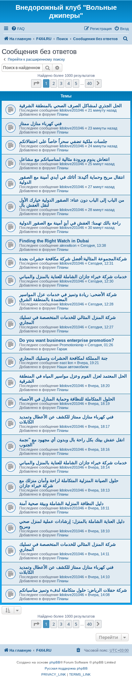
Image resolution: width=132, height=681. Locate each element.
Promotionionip (72, 345)
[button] (36, 83)
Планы (62, 114)
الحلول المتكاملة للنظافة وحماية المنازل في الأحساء (67, 399)
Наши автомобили (72, 367)
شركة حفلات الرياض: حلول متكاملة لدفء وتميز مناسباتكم (73, 590)
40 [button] (89, 83)
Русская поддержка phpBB (66, 668)
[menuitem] (18, 29)
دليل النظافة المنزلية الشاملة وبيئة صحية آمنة (61, 503)
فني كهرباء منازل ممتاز (40, 123)
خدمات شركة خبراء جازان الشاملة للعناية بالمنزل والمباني (73, 276)
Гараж (62, 349)
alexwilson (68, 245)
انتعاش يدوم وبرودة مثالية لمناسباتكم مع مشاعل (64, 159)
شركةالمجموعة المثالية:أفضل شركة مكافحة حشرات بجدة (73, 258)
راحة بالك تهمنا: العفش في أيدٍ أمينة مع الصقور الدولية (69, 223)
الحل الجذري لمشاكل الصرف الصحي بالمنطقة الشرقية (70, 105)
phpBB (54, 662)
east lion (66, 363)
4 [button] (68, 83)
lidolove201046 (72, 110)
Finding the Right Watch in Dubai (54, 240)
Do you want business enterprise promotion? (66, 340)
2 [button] (53, 83)
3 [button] (61, 83)
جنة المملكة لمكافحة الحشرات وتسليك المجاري (63, 358)
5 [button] (76, 83)
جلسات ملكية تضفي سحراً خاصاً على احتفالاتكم (63, 141)
